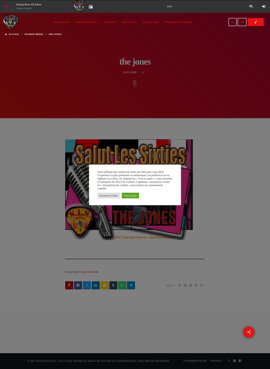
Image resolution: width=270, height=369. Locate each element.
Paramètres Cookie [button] (109, 195)
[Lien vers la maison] (11, 22)
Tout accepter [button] (130, 195)
